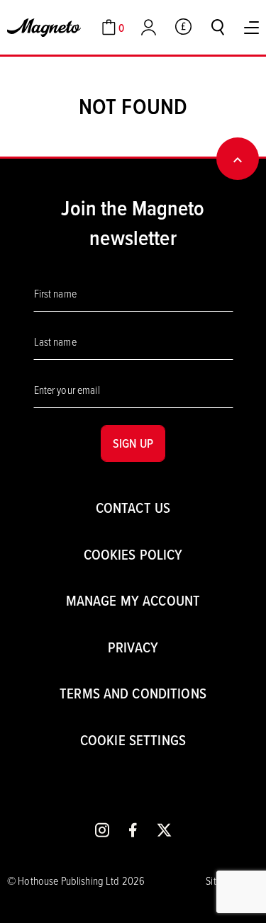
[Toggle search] (217, 27)
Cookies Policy (133, 554)
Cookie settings (133, 739)
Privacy (133, 647)
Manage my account (133, 600)
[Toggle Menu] (251, 27)
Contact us (133, 507)
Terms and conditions (133, 693)
